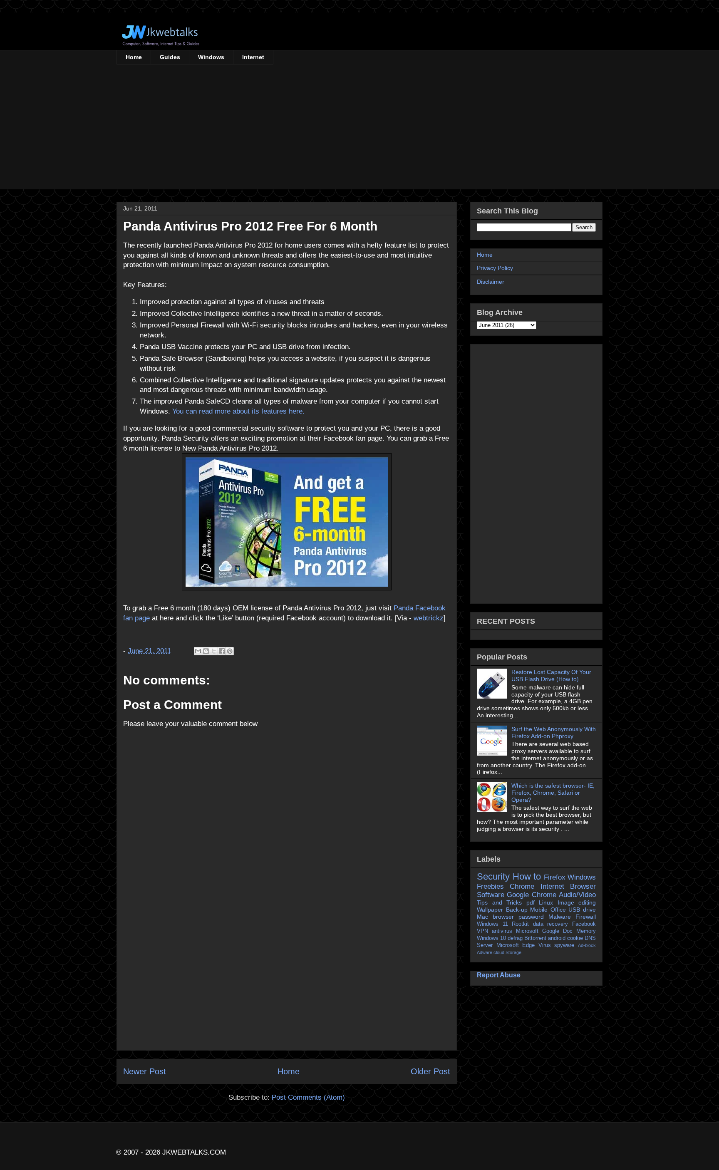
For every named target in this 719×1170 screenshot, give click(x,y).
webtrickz (429, 618)
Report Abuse (499, 975)
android (556, 938)
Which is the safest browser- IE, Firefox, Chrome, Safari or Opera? (553, 792)
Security (493, 876)
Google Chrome (531, 895)
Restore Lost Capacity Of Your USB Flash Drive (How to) (551, 675)
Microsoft (527, 931)
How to (527, 876)
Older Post (430, 1071)
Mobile (539, 909)
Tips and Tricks (499, 902)
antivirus (502, 931)
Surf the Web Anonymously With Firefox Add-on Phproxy (553, 732)
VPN (482, 931)
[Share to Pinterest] (230, 651)
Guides (170, 57)
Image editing (577, 902)
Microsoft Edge (515, 945)
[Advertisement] (359, 127)
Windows (211, 57)
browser (503, 916)
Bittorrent (535, 938)
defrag (515, 938)
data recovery (550, 924)
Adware (484, 952)
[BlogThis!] (206, 651)
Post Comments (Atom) (308, 1097)
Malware (559, 916)
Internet (253, 57)
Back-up (517, 909)
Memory (586, 931)
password (531, 916)
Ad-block (587, 945)
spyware (564, 945)
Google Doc (557, 931)
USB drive (582, 909)
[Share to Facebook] (222, 651)
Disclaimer (490, 281)
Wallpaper (490, 909)
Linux (546, 902)
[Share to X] (214, 651)
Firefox (554, 877)
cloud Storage (507, 952)
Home (134, 57)
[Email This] (198, 651)
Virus (544, 945)
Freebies (490, 886)
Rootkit (520, 924)
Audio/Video (577, 895)
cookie (575, 938)
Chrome (522, 886)
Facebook (584, 924)
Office (558, 909)
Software (490, 895)
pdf (530, 902)
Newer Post (144, 1071)
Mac (482, 916)
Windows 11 (492, 924)
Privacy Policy (495, 268)
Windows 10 (491, 938)
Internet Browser (568, 886)
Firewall (585, 916)
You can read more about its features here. (238, 411)
